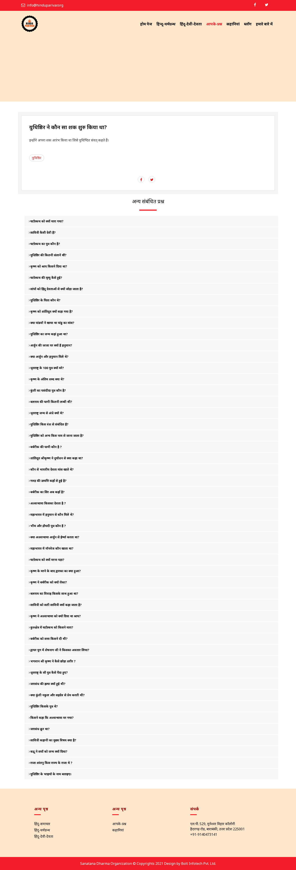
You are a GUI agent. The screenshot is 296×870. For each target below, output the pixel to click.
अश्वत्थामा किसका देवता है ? (48, 503)
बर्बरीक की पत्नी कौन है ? (46, 447)
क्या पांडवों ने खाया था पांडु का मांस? (52, 323)
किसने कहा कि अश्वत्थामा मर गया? (52, 718)
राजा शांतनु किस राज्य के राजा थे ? (51, 763)
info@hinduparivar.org (45, 5)
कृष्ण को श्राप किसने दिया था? (48, 266)
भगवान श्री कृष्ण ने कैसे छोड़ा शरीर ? (53, 661)
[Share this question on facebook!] (141, 179)
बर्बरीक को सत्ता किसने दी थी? (49, 639)
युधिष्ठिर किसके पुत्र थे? (44, 706)
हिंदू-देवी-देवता (191, 23)
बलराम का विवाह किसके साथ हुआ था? (54, 593)
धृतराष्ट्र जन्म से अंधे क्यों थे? (47, 413)
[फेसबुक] (255, 5)
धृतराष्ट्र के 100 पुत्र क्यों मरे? (47, 368)
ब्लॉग (248, 23)
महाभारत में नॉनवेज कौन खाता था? (51, 548)
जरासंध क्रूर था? (40, 729)
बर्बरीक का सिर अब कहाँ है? (47, 492)
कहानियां (233, 23)
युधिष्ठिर (36, 158)
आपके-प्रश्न (214, 23)
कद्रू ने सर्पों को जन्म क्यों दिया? (48, 751)
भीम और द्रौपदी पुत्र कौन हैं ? (48, 526)
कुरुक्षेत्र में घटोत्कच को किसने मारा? (51, 627)
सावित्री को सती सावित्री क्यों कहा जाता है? (56, 605)
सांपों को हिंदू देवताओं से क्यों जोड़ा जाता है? (56, 289)
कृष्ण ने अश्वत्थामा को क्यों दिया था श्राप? (55, 616)
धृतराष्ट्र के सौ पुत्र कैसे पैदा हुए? (49, 672)
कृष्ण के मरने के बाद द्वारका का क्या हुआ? (55, 571)
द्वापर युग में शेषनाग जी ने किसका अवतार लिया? (59, 650)
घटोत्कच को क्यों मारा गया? (46, 221)
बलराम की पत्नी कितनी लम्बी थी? (51, 402)
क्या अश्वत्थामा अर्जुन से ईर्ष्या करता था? (54, 537)
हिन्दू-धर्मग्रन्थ (166, 23)
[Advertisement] (148, 69)
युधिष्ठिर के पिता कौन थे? (45, 300)
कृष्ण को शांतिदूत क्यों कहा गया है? (51, 311)
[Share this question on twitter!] (151, 179)
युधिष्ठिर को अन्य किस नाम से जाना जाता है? (57, 435)
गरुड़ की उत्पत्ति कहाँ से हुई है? (48, 481)
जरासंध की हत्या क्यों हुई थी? (47, 684)
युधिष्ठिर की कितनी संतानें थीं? (48, 255)
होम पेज (146, 23)
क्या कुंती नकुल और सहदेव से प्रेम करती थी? (57, 695)
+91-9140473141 (203, 834)
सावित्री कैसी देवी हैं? (43, 232)
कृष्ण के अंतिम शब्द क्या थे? (47, 379)
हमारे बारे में (264, 23)
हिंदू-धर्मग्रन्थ (42, 830)
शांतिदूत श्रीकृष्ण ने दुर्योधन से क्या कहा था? (56, 458)
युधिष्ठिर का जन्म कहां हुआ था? (49, 334)
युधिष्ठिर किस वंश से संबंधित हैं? (49, 424)
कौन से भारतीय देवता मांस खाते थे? (52, 469)
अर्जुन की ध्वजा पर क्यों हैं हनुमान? (51, 345)
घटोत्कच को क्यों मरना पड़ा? (47, 560)
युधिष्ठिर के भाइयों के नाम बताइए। (51, 774)
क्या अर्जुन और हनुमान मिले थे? (49, 357)
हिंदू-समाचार (42, 823)
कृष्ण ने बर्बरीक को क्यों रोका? (48, 582)
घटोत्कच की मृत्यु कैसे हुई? (46, 278)
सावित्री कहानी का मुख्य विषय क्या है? (53, 740)
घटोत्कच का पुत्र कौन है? (45, 244)
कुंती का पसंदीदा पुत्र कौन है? (48, 390)
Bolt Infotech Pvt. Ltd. (198, 863)
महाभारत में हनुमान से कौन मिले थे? (52, 514)
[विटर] (266, 5)
